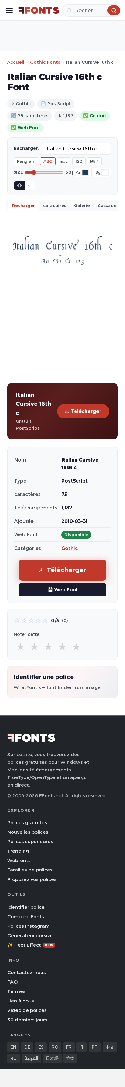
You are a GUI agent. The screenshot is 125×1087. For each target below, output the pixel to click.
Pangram (26, 161)
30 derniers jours (27, 1020)
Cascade (107, 205)
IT (81, 1047)
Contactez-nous (26, 972)
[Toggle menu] (9, 10)
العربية (31, 1058)
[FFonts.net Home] (38, 10)
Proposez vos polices (31, 879)
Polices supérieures (30, 841)
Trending (18, 851)
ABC (47, 161)
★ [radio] (20, 647)
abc (64, 161)
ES (41, 1047)
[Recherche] (113, 10)
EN (13, 1047)
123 (79, 161)
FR (69, 1047)
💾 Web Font (62, 589)
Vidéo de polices (27, 1010)
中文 (110, 1047)
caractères (54, 205)
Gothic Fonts (45, 62)
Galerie (82, 205)
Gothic (69, 548)
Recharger (23, 205)
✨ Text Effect (30, 945)
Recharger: (26, 148)
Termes (16, 991)
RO (55, 1047)
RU (13, 1058)
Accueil (15, 62)
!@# (94, 161)
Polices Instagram (28, 926)
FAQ (12, 982)
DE (27, 1047)
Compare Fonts (25, 916)
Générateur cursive (30, 935)
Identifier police (26, 907)
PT (95, 1047)
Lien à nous (20, 1001)
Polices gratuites (27, 822)
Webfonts (19, 860)
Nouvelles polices (27, 832)
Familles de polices (29, 870)
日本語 (52, 1058)
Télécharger (86, 411)
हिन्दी (70, 1058)
